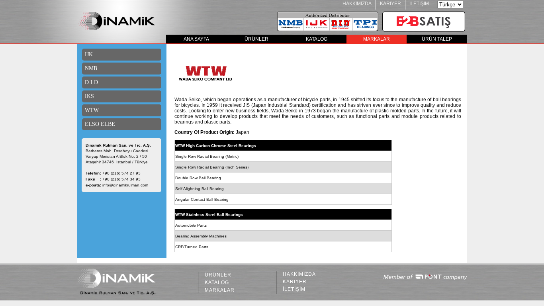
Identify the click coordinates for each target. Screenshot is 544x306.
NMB (91, 68)
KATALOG (316, 39)
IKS (89, 96)
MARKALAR (376, 39)
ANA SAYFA (196, 39)
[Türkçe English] (450, 5)
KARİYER (390, 3)
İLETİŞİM (419, 3)
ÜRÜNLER (256, 39)
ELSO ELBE (100, 124)
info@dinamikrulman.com (125, 185)
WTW (92, 110)
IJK (89, 54)
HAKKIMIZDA (357, 3)
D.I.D (91, 82)
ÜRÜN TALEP (437, 39)
